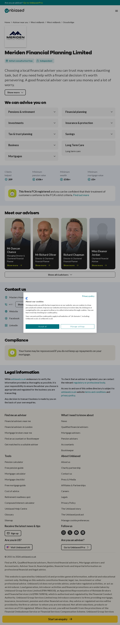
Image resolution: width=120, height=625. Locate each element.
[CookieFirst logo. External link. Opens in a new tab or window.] (27, 298)
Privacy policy (88, 296)
